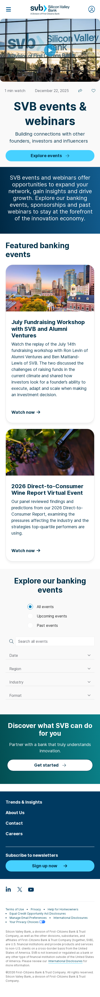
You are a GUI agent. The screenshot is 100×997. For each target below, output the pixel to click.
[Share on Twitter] (80, 90)
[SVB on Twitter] (19, 889)
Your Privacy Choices (24, 922)
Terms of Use (15, 909)
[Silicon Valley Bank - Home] (50, 9)
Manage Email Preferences (28, 917)
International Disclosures (70, 917)
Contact (14, 823)
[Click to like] (93, 90)
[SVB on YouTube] (30, 889)
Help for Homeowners (63, 909)
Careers (14, 833)
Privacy (36, 909)
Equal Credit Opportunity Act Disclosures (38, 913)
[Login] (91, 9)
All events (45, 606)
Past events (47, 625)
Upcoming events (52, 616)
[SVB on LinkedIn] (8, 889)
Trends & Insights (24, 802)
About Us (15, 812)
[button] (50, 655)
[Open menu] (8, 9)
